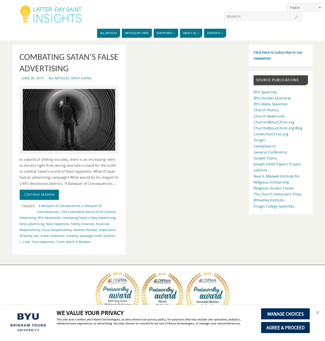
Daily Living (81, 78)
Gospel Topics (265, 158)
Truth (60, 242)
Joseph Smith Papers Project (277, 164)
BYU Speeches (265, 92)
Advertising (27, 218)
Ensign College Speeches (274, 206)
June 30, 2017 (33, 78)
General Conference (270, 152)
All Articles (58, 78)
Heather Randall (85, 230)
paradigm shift (91, 236)
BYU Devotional (49, 218)
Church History (266, 110)
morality (72, 236)
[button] (317, 313)
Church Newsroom (269, 116)
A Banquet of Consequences (59, 206)
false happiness (57, 224)
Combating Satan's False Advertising (89, 218)
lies (36, 236)
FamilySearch (265, 146)
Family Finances (82, 224)
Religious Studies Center (274, 188)
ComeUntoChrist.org (271, 134)
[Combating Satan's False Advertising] (69, 120)
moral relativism (52, 236)
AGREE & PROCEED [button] (285, 327)
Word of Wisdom (78, 242)
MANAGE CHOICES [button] (285, 314)
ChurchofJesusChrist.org (274, 122)
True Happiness (43, 242)
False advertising (31, 224)
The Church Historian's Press (278, 194)
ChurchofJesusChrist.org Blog (278, 128)
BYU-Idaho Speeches (271, 104)
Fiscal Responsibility (57, 230)
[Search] (296, 17)
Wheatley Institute (269, 200)
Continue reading (39, 195)
